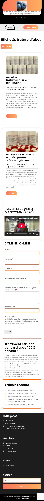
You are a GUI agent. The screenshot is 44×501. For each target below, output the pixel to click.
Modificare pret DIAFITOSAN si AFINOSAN (21, 390)
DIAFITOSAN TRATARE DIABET (15, 428)
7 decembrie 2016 (14, 165)
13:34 (21, 167)
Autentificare (9, 465)
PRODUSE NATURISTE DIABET (14, 426)
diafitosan (11, 90)
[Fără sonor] (34, 234)
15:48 (21, 90)
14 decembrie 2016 (14, 87)
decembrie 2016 (10, 451)
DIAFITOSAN (9, 421)
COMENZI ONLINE (31, 27)
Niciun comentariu (29, 87)
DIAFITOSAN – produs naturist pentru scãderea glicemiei (20, 157)
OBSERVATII (10, 307)
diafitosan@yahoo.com (22, 18)
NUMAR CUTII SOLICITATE (16, 278)
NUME (8, 250)
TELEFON (9, 259)
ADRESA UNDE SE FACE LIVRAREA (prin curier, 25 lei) (20, 289)
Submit (8, 332)
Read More (11, 116)
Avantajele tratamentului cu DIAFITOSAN (17, 80)
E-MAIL (8, 269)
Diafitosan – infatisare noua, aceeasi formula (22, 393)
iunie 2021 (8, 446)
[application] (22, 226)
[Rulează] (7, 234)
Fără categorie (10, 423)
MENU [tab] (9, 27)
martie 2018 (9, 448)
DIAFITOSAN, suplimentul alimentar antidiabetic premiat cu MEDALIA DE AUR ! (23, 400)
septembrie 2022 (11, 443)
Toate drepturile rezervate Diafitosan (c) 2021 (21, 496)
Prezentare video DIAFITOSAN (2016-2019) (21, 396)
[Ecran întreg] (37, 234)
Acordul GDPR (11, 316)
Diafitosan (6, 46)
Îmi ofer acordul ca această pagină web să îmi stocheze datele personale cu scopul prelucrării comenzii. (21, 321)
